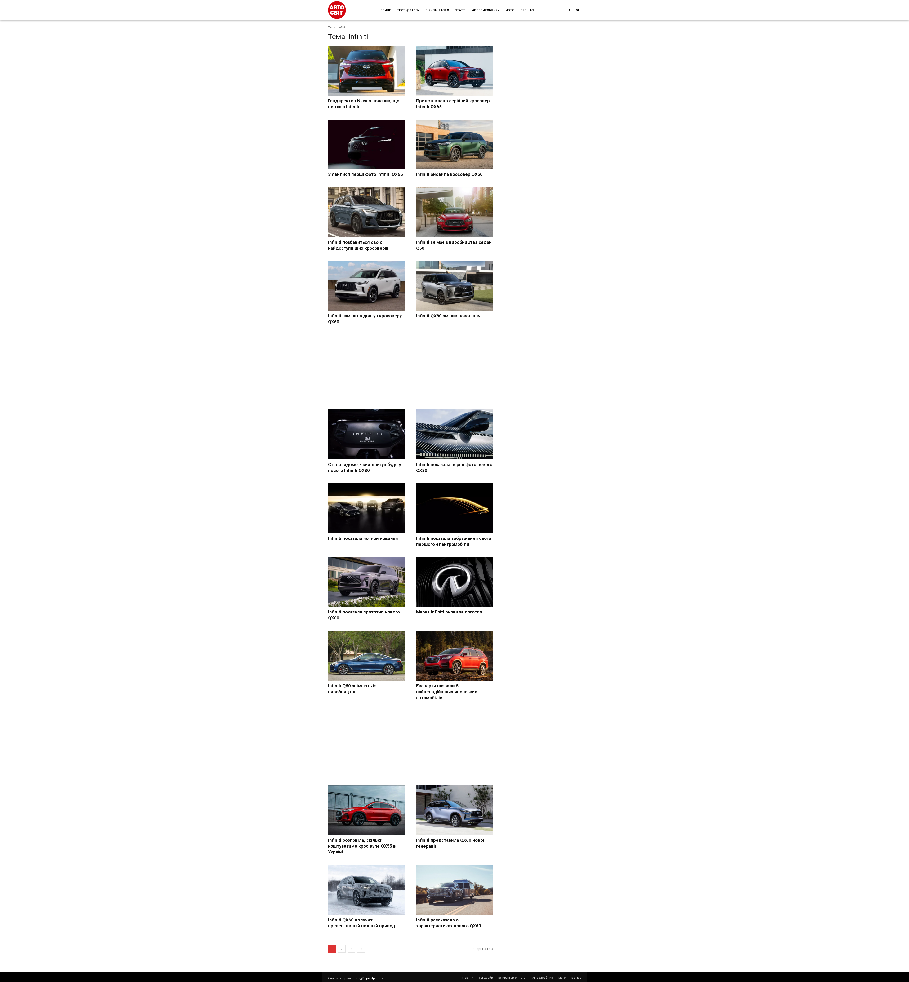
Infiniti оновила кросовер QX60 (449, 174)
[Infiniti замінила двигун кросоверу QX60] (366, 286)
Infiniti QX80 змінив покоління (448, 316)
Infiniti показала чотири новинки (363, 538)
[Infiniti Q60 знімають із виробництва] (366, 656)
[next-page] (361, 949)
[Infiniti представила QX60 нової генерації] (454, 810)
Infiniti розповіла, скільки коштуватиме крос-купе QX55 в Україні (362, 846)
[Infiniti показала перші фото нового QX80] (454, 434)
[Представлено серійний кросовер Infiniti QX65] (454, 71)
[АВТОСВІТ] (337, 10)
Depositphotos (372, 978)
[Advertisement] (410, 368)
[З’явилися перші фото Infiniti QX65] (366, 144)
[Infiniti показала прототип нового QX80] (366, 582)
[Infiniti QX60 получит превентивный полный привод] (366, 890)
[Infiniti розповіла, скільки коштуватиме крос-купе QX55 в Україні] (366, 810)
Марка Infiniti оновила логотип (449, 612)
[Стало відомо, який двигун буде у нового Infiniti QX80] (366, 434)
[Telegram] (578, 10)
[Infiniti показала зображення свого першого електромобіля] (454, 508)
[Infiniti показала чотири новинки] (366, 508)
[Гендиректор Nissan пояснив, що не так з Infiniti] (366, 71)
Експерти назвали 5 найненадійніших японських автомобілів (446, 691)
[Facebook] (569, 10)
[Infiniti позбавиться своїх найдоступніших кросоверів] (366, 212)
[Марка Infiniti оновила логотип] (454, 582)
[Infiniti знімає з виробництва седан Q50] (454, 212)
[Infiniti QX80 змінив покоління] (454, 286)
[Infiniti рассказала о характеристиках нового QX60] (454, 890)
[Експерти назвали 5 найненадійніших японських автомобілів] (454, 656)
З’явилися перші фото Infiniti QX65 (365, 174)
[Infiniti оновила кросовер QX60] (454, 144)
